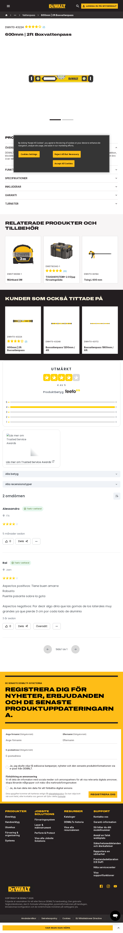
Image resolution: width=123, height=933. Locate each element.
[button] (118, 928)
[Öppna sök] (77, 6)
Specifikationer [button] (16, 178)
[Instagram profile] (108, 886)
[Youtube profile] (115, 886)
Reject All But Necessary (67, 154)
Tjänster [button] (11, 203)
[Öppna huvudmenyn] (8, 6)
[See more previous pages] (15, 15)
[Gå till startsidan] (57, 6)
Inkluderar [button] (13, 186)
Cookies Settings (29, 154)
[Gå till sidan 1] (55, 119)
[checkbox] (7, 767)
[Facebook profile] (101, 886)
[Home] (6, 15)
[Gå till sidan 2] (67, 119)
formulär (61, 796)
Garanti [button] (11, 195)
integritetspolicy (56, 793)
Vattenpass (28, 15)
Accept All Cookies (64, 163)
